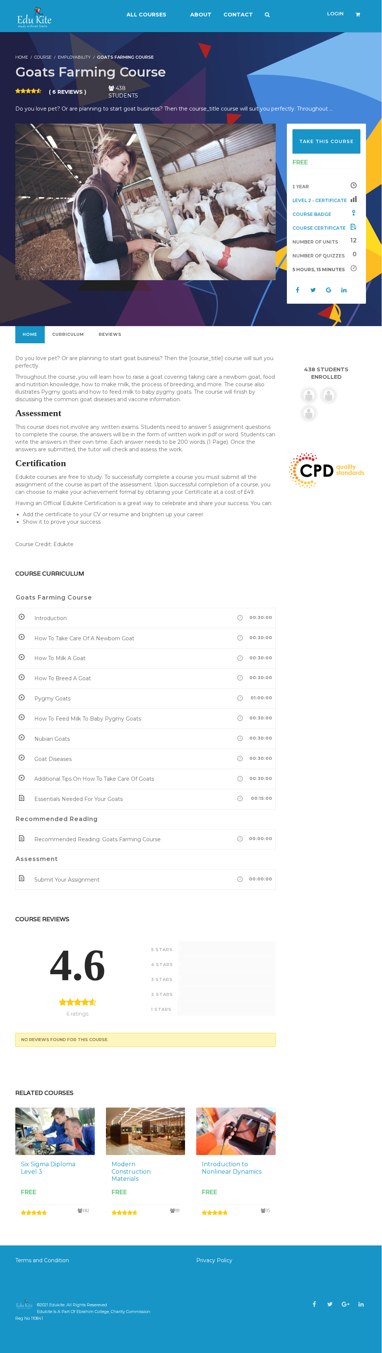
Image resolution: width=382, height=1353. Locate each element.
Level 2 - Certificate (319, 200)
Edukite (57, 1304)
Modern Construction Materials (131, 1171)
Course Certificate (319, 228)
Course (42, 57)
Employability (74, 57)
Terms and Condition (43, 1260)
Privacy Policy (214, 1260)
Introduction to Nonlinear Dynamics (232, 1168)
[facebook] (314, 1304)
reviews (110, 334)
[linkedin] (361, 1304)
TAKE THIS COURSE (326, 141)
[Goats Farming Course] (145, 201)
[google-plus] (346, 1304)
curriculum (68, 334)
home (30, 334)
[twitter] (330, 1304)
